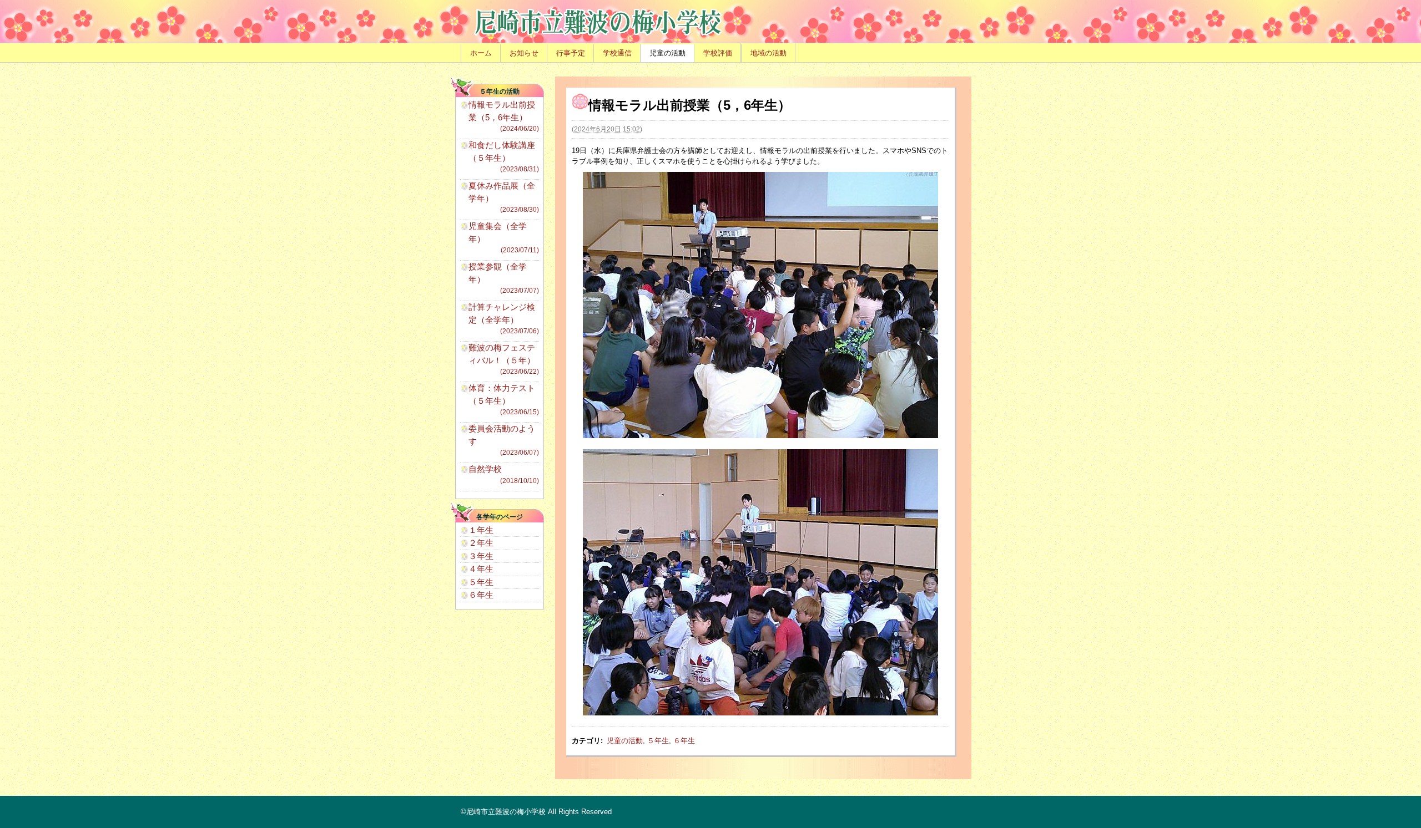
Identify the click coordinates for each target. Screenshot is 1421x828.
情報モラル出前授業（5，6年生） (503, 116)
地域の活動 (768, 53)
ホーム (481, 53)
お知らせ (524, 53)
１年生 (480, 530)
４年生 (480, 568)
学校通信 (617, 53)
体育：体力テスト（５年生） (503, 399)
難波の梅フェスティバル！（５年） (503, 359)
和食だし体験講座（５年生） (503, 156)
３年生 (480, 556)
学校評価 (717, 53)
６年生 (684, 740)
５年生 (658, 740)
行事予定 (570, 53)
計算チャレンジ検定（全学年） (503, 318)
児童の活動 (667, 53)
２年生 (480, 542)
